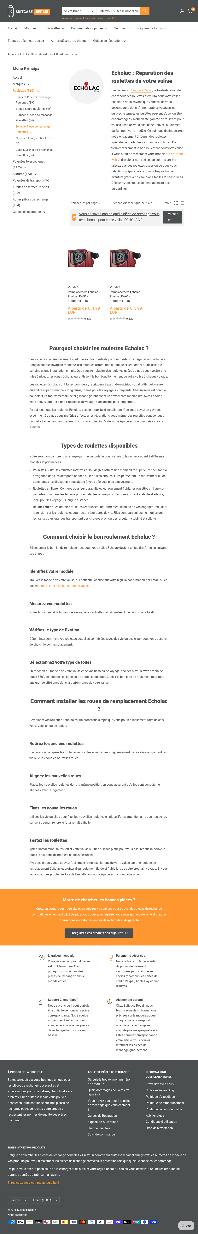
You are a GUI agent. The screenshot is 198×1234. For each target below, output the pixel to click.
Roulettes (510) (24, 90)
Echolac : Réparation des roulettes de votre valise (49, 54)
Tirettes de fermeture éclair (26, 41)
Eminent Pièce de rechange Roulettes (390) (33, 99)
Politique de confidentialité (164, 1109)
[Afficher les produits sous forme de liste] (182, 203)
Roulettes (53, 28)
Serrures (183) (23, 174)
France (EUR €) (42, 1200)
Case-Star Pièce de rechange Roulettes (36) (34, 152)
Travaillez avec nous (160, 1084)
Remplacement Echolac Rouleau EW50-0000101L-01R (83, 296)
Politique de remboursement (165, 1103)
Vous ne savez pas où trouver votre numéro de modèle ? (88, 18)
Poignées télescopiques (87, 28)
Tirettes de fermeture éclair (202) (31, 190)
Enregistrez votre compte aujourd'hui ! (33, 1182)
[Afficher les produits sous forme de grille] (176, 203)
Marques (30, 28)
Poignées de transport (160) (32, 180)
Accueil (13, 28)
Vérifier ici (173, 217)
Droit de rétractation (159, 1128)
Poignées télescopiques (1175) (29, 164)
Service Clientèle (99, 1128)
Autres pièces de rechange (68, 41)
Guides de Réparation (102, 1116)
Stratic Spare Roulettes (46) (33, 108)
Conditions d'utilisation (161, 1122)
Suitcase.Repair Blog (160, 1090)
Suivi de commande (101, 1134)
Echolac (73, 286)
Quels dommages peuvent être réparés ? (108, 1092)
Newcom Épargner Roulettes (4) (34, 140)
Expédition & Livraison (103, 1122)
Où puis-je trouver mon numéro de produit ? (109, 1082)
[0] (190, 11)
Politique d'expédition (160, 1097)
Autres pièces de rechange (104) (30, 202)
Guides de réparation (107, 41)
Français (15, 1200)
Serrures (119, 28)
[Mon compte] (182, 11)
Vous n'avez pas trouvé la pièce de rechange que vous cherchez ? (109, 1105)
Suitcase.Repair (141, 90)
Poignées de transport (151, 28)
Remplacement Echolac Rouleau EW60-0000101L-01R (125, 296)
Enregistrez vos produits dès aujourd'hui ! (99, 933)
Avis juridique (155, 1115)
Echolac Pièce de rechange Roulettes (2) (33, 129)
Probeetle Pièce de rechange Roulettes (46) (34, 117)
